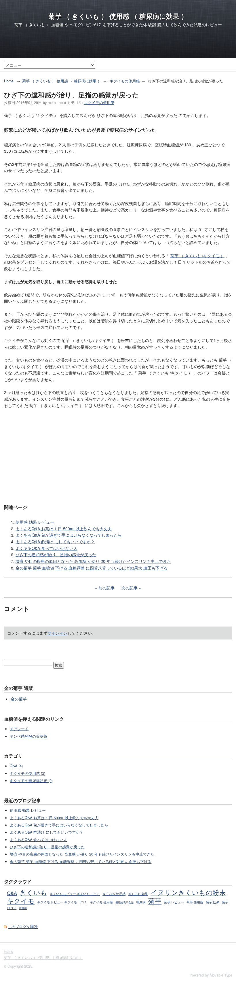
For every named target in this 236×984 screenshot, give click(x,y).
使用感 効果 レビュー (35, 522)
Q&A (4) (16, 766)
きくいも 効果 (138, 893)
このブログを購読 (23, 926)
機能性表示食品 (124, 902)
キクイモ (21, 900)
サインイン (57, 633)
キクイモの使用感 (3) (27, 773)
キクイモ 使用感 (101, 902)
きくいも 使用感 (113, 893)
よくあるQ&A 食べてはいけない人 (46, 548)
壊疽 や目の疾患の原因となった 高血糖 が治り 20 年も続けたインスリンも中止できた (93, 561)
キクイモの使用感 (125, 81)
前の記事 (106, 588)
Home (9, 81)
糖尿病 (141, 902)
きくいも (33, 892)
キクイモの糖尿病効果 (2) (31, 780)
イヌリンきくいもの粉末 (188, 892)
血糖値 (23, 908)
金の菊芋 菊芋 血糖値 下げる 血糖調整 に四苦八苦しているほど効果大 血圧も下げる (92, 568)
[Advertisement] (118, 455)
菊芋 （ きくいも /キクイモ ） (197, 255)
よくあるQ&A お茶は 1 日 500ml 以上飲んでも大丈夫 (64, 528)
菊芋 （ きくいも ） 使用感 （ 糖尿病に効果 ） (118, 16)
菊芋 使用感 (194, 902)
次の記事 (129, 588)
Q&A (12, 893)
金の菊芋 (19, 699)
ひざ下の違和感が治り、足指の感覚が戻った (56, 554)
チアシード (19, 728)
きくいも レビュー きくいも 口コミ (75, 893)
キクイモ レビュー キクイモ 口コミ (62, 902)
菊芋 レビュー (174, 902)
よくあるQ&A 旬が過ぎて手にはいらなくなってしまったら (69, 535)
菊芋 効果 (212, 902)
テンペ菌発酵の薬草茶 (28, 736)
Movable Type (221, 975)
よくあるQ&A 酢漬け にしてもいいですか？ (55, 541)
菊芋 (154, 900)
